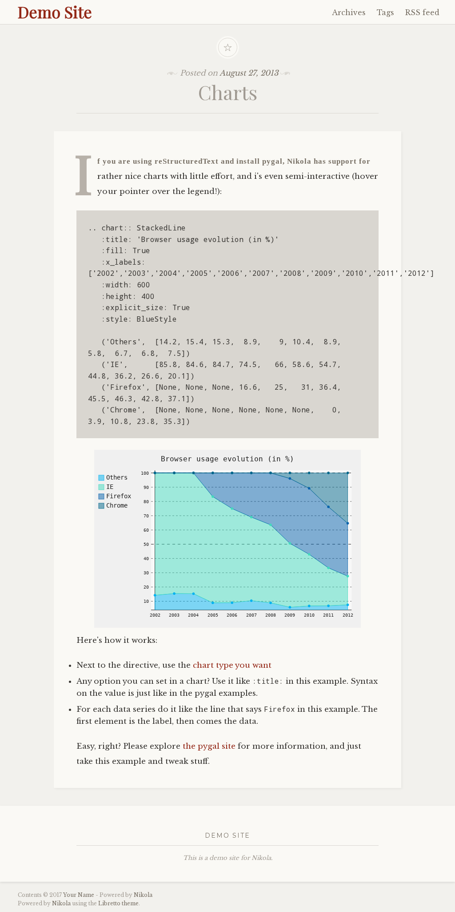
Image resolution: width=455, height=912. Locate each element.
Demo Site (55, 11)
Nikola (143, 895)
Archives (349, 12)
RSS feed (422, 12)
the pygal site (209, 746)
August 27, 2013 (249, 73)
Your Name (78, 895)
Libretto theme (118, 903)
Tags (385, 12)
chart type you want (232, 665)
